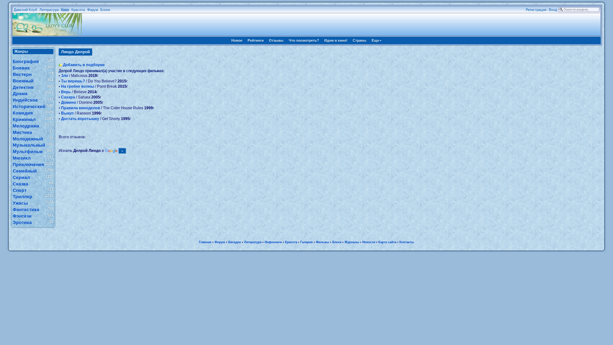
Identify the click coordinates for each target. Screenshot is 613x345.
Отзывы (276, 40)
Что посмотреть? (304, 40)
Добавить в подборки (84, 65)
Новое (236, 40)
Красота (78, 10)
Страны (359, 40)
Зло (64, 76)
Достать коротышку (80, 119)
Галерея (306, 242)
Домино (68, 102)
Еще (375, 40)
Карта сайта (387, 242)
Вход (553, 10)
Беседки (234, 242)
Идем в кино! (335, 40)
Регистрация (536, 10)
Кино (65, 10)
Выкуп (67, 113)
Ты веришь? (73, 81)
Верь (66, 92)
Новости (368, 242)
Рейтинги (256, 40)
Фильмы (322, 242)
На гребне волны (77, 86)
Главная (205, 242)
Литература (49, 10)
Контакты (406, 242)
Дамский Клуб (25, 10)
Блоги (105, 10)
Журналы (352, 242)
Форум (92, 10)
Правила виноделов (80, 108)
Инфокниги (273, 242)
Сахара (68, 97)
